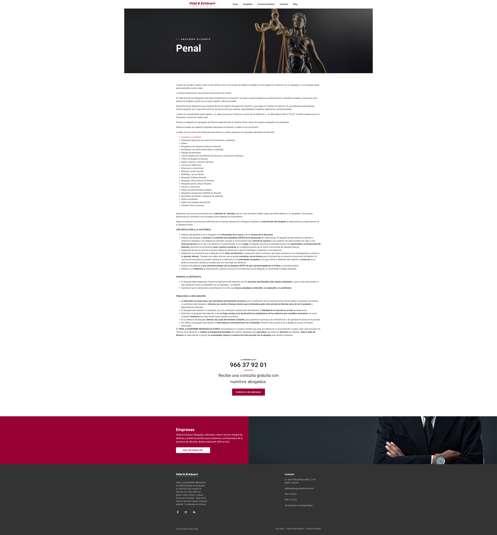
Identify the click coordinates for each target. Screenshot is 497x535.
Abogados (248, 4)
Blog (295, 4)
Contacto (284, 4)
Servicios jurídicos (266, 4)
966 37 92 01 (248, 365)
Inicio (235, 4)
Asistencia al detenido (191, 137)
